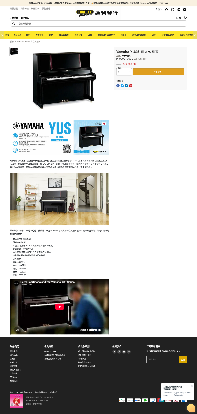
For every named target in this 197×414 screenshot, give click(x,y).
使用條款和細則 (41, 392)
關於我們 (14, 8)
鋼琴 (28, 35)
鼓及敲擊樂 (64, 35)
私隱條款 (82, 359)
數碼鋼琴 (40, 35)
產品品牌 (17, 35)
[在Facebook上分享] (118, 85)
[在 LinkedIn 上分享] (126, 85)
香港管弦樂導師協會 (52, 359)
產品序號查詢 (15, 370)
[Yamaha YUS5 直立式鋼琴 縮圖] (14, 51)
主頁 (7, 35)
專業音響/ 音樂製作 (106, 35)
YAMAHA (126, 56)
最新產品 (25, 18)
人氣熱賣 (14, 18)
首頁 (12, 41)
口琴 (154, 35)
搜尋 (12, 392)
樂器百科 (35, 8)
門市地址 (25, 8)
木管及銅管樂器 (139, 35)
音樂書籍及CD (168, 35)
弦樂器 (124, 35)
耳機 (90, 35)
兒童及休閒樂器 (187, 35)
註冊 (183, 359)
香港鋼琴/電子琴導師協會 (54, 355)
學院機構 (46, 8)
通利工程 (14, 362)
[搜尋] (13, 23)
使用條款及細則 (84, 355)
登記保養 (14, 366)
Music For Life (50, 351)
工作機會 (14, 373)
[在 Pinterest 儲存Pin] (130, 85)
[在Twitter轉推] (122, 85)
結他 (51, 35)
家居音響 (79, 35)
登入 (160, 9)
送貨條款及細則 (84, 362)
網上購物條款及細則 (86, 351)
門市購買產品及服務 (86, 366)
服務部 (13, 359)
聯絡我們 (14, 381)
